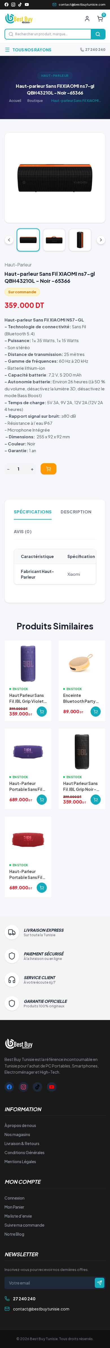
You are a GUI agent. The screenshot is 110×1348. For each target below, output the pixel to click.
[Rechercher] (98, 34)
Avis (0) (23, 531)
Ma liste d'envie (18, 1215)
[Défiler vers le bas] (100, 239)
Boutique (35, 101)
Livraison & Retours (22, 1143)
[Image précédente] (13, 177)
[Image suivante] (96, 177)
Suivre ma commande (24, 1224)
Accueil (15, 101)
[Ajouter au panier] (48, 468)
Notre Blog (14, 1234)
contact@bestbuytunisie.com (82, 4)
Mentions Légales (20, 1161)
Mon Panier (14, 1206)
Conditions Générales (25, 1152)
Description (76, 511)
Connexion (15, 1197)
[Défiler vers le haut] (9, 239)
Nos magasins (17, 1134)
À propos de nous (20, 1125)
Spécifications (33, 511)
